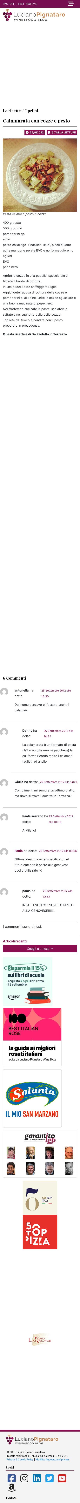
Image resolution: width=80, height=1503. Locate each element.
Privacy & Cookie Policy (20, 1459)
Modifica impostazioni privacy (53, 1459)
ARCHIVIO (31, 3)
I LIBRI (20, 3)
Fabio (19, 851)
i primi (31, 110)
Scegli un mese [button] (38, 949)
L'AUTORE (9, 3)
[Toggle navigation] (70, 4)
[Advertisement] (40, 64)
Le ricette (12, 110)
